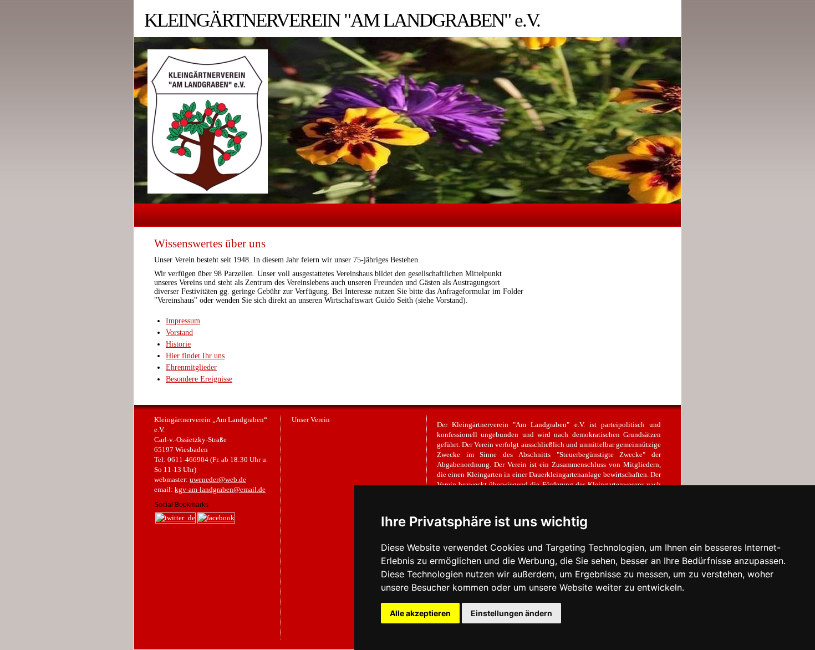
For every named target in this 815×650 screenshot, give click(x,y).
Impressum (183, 321)
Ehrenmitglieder (191, 367)
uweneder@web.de (218, 480)
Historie (178, 344)
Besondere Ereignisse (199, 379)
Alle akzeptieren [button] (420, 613)
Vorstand (179, 332)
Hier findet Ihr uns (195, 356)
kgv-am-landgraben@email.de (220, 490)
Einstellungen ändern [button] (511, 613)
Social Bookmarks (181, 505)
